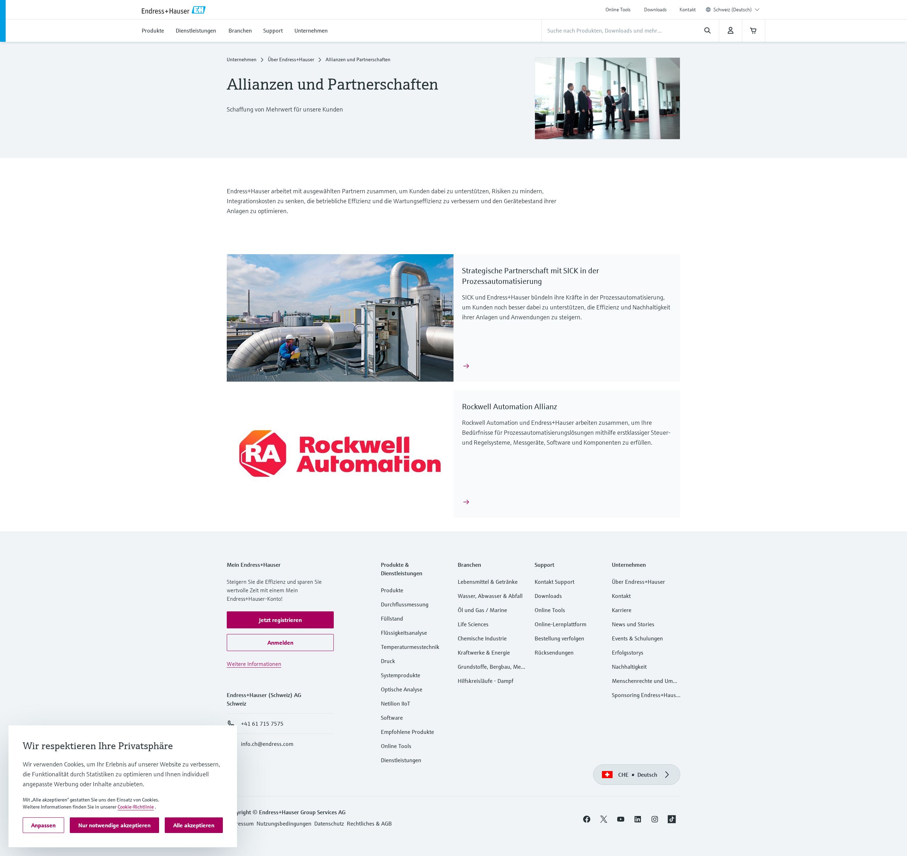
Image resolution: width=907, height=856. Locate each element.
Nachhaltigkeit (629, 666)
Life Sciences (473, 624)
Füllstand (392, 618)
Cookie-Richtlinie (136, 807)
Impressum (240, 823)
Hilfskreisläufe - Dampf (485, 680)
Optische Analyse (401, 689)
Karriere (621, 610)
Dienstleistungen (401, 760)
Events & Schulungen (637, 638)
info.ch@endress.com (267, 743)
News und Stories (633, 624)
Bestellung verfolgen (559, 638)
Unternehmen (242, 59)
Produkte (392, 590)
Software (392, 717)
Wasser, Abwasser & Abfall (490, 595)
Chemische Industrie (482, 638)
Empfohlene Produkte (407, 731)
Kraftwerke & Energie (484, 652)
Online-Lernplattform (560, 624)
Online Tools (618, 9)
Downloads (655, 9)
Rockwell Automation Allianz (509, 406)
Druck (388, 660)
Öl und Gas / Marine (482, 610)
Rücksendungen (554, 652)
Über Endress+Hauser (291, 59)
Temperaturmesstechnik (410, 646)
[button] (280, 619)
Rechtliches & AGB (369, 823)
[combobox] (736, 9)
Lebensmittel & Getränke (488, 581)
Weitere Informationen (254, 663)
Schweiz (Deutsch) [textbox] (733, 9)
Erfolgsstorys (627, 652)
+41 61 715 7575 (262, 723)
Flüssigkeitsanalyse (404, 632)
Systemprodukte (400, 675)
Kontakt (688, 9)
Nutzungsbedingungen (284, 823)
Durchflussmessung (404, 604)
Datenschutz (329, 823)
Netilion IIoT (395, 703)
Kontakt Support (554, 581)
